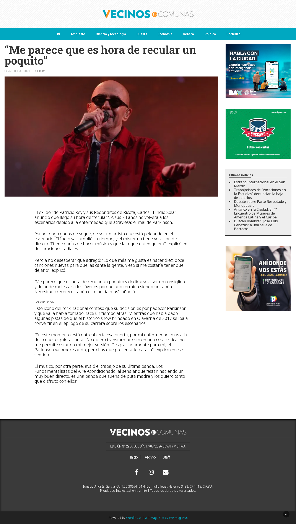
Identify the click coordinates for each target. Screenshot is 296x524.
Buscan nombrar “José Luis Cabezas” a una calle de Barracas (256, 225)
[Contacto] (164, 472)
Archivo (150, 457)
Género (188, 34)
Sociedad (233, 34)
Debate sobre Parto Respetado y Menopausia (260, 203)
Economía (165, 34)
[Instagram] (150, 472)
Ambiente (78, 34)
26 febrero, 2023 (19, 71)
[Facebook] (136, 472)
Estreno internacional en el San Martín (259, 184)
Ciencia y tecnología (111, 34)
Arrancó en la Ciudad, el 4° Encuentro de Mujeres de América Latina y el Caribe (255, 213)
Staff (166, 457)
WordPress (133, 518)
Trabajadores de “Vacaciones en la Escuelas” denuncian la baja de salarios (260, 193)
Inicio (134, 457)
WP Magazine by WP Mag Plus (166, 518)
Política (210, 34)
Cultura (142, 34)
